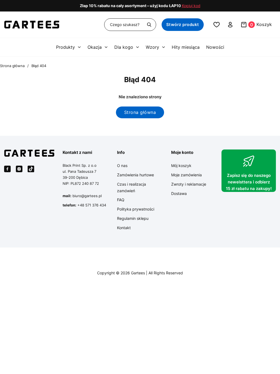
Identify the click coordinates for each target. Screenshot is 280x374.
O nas (122, 165)
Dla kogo (123, 47)
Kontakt (124, 227)
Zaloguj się (230, 24)
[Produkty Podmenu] (79, 47)
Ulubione (216, 24)
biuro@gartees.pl (87, 196)
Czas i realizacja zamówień (131, 187)
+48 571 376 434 (91, 205)
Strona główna (12, 66)
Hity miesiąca (186, 47)
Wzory (152, 47)
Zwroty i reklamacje (188, 184)
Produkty (65, 47)
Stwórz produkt (182, 24)
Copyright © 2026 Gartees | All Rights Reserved (140, 273)
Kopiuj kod (191, 6)
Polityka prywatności (135, 209)
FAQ (120, 199)
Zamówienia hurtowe (135, 174)
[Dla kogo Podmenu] (137, 47)
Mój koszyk (181, 165)
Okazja (95, 47)
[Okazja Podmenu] (106, 47)
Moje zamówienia (186, 174)
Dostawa (179, 193)
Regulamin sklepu (132, 218)
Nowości (215, 47)
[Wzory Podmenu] (163, 47)
